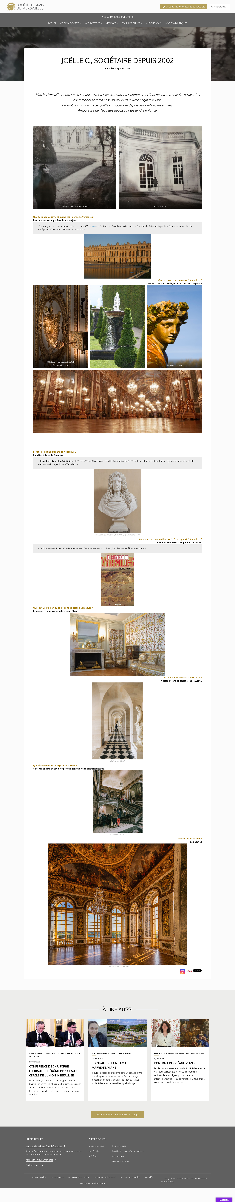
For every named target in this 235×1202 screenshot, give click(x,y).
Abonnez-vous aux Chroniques (39, 1159)
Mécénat (93, 1156)
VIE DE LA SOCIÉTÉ (69, 23)
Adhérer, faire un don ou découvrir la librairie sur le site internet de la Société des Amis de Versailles (54, 1153)
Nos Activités (94, 1151)
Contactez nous (57, 1177)
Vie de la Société (96, 1146)
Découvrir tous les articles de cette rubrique (117, 1114)
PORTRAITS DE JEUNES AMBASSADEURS (171, 1053)
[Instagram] (182, 971)
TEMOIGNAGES (66, 1053)
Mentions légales (39, 1177)
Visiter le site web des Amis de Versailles (185, 6)
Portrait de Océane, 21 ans (174, 1063)
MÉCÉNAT (111, 23)
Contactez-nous (33, 1165)
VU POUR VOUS (154, 23)
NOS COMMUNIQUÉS (176, 23)
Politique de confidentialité (105, 1177)
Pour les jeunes (119, 1146)
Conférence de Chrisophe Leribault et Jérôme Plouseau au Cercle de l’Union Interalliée (54, 1071)
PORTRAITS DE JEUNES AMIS (104, 1053)
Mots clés (149, 1177)
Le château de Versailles (78, 1177)
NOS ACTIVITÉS (92, 23)
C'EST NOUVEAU (36, 1053)
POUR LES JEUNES (131, 23)
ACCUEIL (52, 23)
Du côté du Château (121, 1161)
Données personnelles (130, 1177)
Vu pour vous (118, 1156)
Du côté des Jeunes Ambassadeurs (127, 1151)
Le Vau (92, 226)
